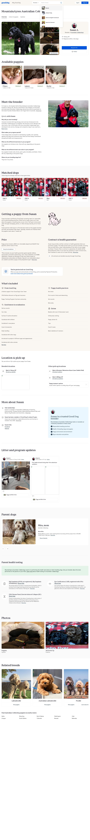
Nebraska (74, 718)
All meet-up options (58, 378)
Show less (38, 110)
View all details (43, 538)
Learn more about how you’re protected (22, 273)
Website (7, 428)
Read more (4, 128)
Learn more (30, 571)
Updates (22, 17)
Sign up (85, 2)
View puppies (16, 704)
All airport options (57, 372)
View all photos (54, 53)
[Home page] (5, 3)
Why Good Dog (16, 2)
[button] (21, 38)
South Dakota (22, 718)
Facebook (7, 426)
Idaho (3, 716)
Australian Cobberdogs (77, 32)
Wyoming (21, 716)
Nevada (56, 718)
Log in (77, 2)
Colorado (39, 718)
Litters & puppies (13, 17)
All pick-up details (10, 372)
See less (4, 344)
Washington (57, 716)
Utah (73, 716)
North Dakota (40, 716)
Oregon (4, 718)
